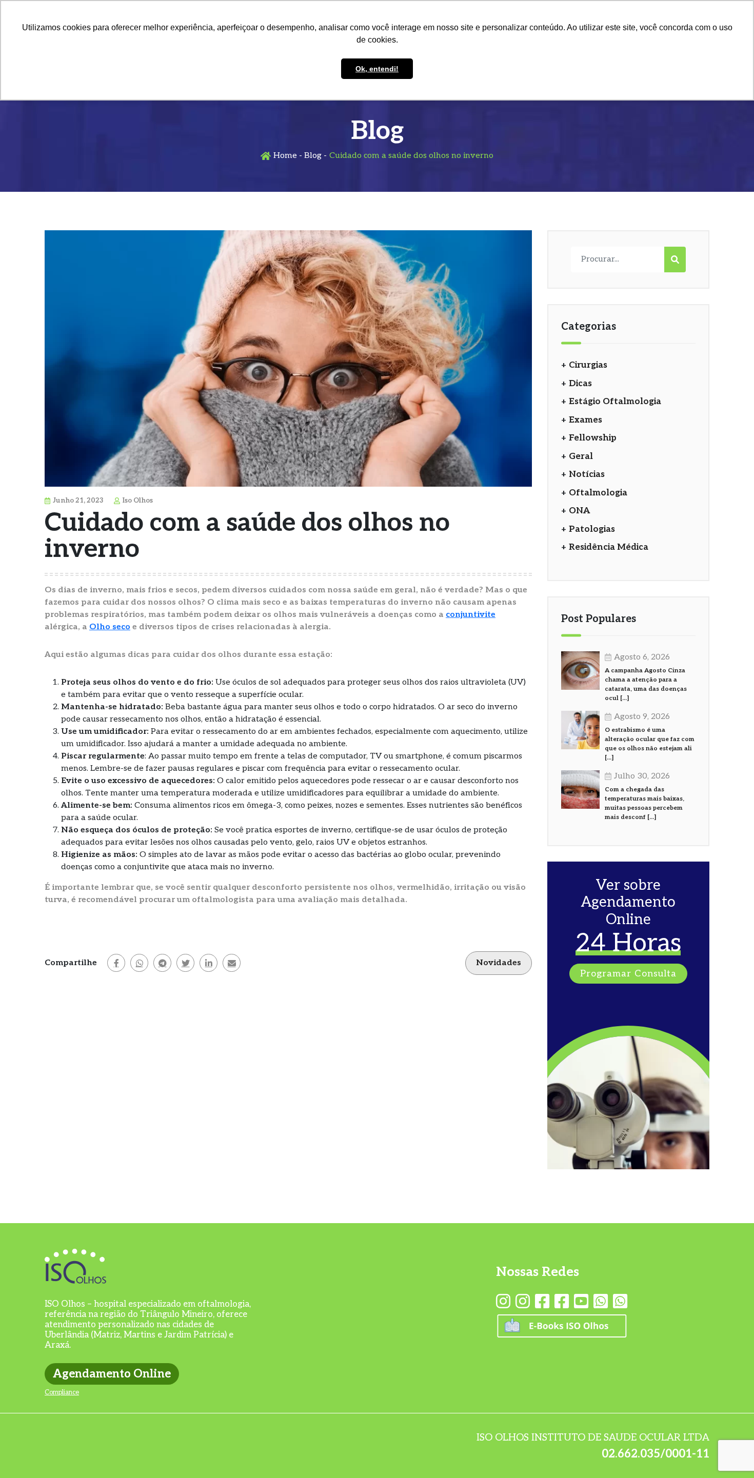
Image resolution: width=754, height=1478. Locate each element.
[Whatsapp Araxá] (620, 1302)
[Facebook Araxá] (561, 1302)
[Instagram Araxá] (522, 1302)
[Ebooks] (562, 1333)
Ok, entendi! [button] (377, 69)
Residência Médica (608, 547)
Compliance (62, 1392)
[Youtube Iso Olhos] (581, 1302)
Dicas (580, 383)
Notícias (587, 474)
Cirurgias (588, 365)
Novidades (498, 963)
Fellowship (593, 438)
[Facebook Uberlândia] (542, 1302)
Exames (585, 420)
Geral (581, 456)
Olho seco (109, 627)
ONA (579, 511)
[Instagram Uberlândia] (503, 1302)
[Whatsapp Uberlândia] (600, 1302)
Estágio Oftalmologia (615, 401)
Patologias (592, 529)
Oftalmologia (598, 493)
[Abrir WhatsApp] (728, 1452)
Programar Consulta (628, 973)
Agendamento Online (112, 1374)
